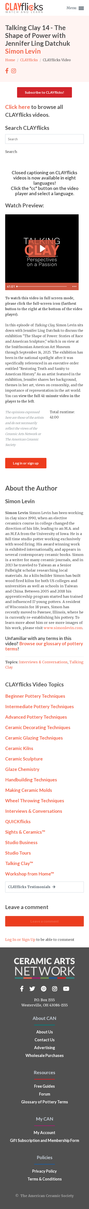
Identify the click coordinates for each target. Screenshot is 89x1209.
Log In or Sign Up (20, 939)
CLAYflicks (29, 60)
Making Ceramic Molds (28, 790)
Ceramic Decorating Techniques (37, 727)
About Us (44, 1032)
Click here (17, 106)
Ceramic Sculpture (24, 758)
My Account (44, 1132)
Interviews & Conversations (43, 662)
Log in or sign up (26, 463)
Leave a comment (44, 921)
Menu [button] (72, 8)
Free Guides (44, 1086)
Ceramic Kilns (19, 748)
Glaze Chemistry (22, 769)
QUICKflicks (18, 821)
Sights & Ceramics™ (25, 832)
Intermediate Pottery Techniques (39, 706)
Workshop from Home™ (29, 873)
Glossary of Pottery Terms (44, 1101)
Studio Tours (18, 852)
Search (11, 151)
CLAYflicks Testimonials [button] (29, 887)
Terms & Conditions (44, 1179)
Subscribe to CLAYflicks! (44, 92)
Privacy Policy (44, 1171)
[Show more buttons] (74, 286)
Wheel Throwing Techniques (34, 800)
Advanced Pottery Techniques (36, 717)
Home (10, 60)
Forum (44, 1094)
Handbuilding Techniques (31, 779)
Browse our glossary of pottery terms (44, 646)
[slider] (42, 286)
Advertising (44, 1047)
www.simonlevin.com (62, 628)
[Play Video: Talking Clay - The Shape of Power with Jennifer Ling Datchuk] (42, 248)
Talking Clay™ (19, 863)
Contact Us (45, 1039)
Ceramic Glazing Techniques (34, 737)
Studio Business (21, 842)
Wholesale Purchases (44, 1055)
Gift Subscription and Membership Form (44, 1140)
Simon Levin (23, 51)
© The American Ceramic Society (44, 1196)
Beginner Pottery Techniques (35, 696)
